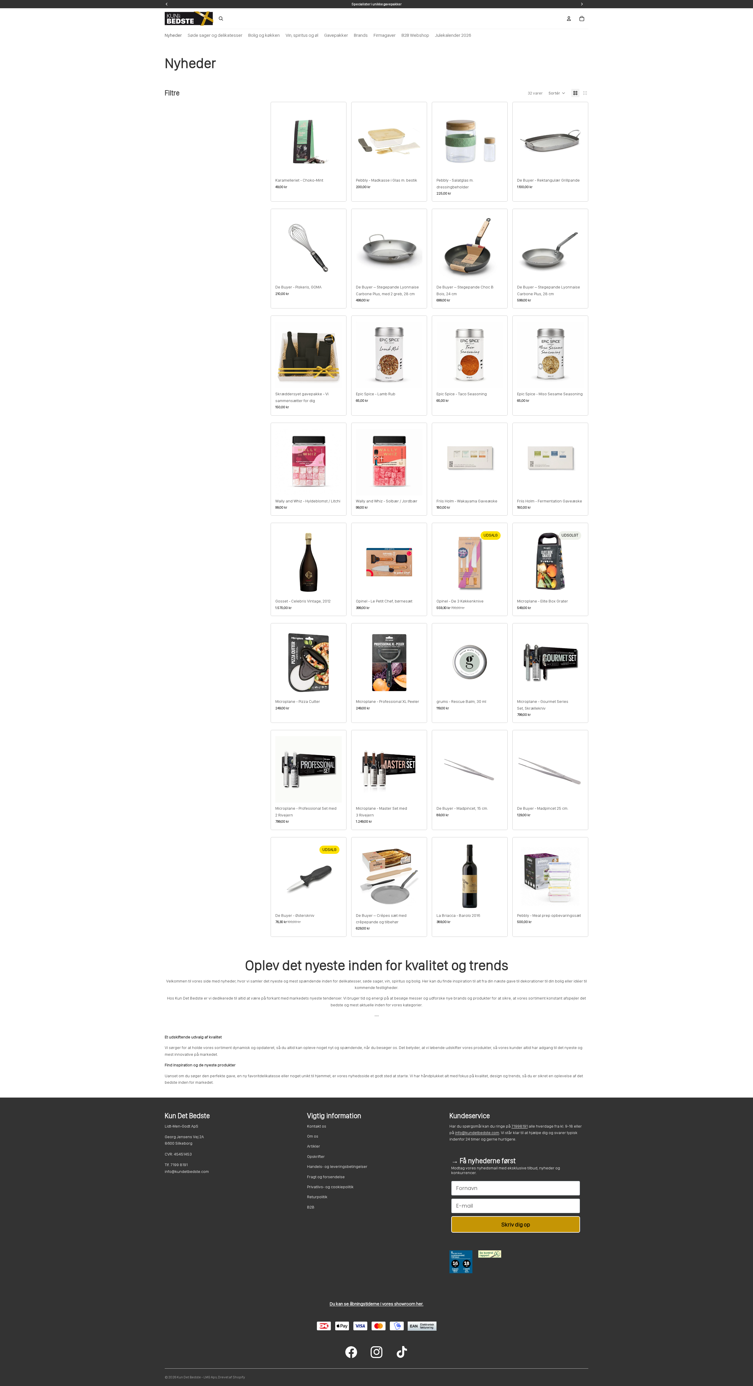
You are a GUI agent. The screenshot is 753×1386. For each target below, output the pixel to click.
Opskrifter (316, 1156)
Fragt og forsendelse (326, 1176)
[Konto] (568, 18)
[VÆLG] (332, 379)
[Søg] (220, 18)
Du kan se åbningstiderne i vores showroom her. (377, 1304)
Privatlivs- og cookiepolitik (330, 1186)
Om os (312, 1136)
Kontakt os (316, 1126)
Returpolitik (317, 1196)
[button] (557, 93)
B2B (310, 1207)
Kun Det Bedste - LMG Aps (197, 1377)
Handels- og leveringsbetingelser (337, 1166)
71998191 (520, 1126)
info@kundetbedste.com (477, 1132)
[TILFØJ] (332, 165)
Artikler (313, 1146)
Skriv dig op (516, 1224)
